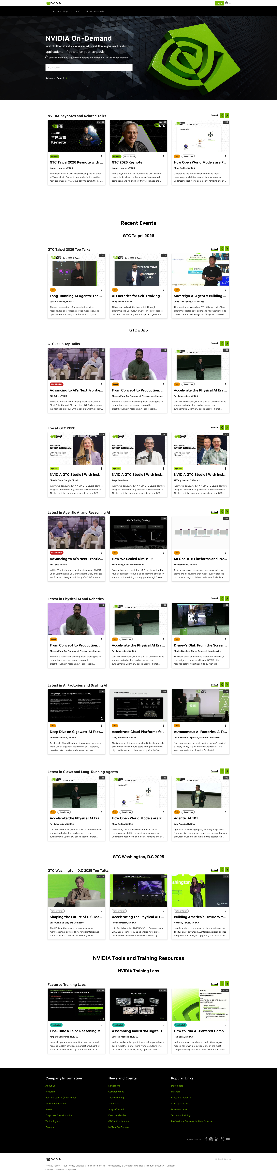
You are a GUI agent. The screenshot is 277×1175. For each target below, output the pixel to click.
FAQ (78, 11)
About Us (50, 1085)
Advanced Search (94, 11)
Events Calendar (117, 1115)
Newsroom (114, 1085)
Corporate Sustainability (58, 1115)
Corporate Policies (133, 1165)
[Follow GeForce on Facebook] (206, 1139)
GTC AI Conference (118, 1121)
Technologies (52, 1121)
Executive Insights (181, 1097)
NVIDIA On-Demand (119, 1127)
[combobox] (91, 67)
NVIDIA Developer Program (114, 57)
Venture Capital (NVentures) (60, 1097)
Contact (170, 1165)
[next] (227, 115)
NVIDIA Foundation (55, 1103)
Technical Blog (116, 1097)
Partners (175, 1091)
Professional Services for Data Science (192, 1121)
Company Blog (116, 1091)
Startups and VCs (180, 1103)
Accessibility (114, 1165)
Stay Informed (116, 1109)
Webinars (113, 1103)
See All (214, 115)
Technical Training (181, 1115)
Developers (177, 1085)
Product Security (155, 1165)
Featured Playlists (62, 11)
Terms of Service (96, 1165)
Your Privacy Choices (73, 1165)
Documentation (179, 1109)
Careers (49, 1127)
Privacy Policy (52, 1165)
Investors (50, 1091)
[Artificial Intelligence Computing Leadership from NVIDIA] (53, 3)
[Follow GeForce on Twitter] (222, 1139)
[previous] (222, 115)
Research (50, 1109)
